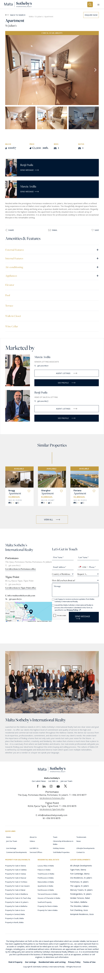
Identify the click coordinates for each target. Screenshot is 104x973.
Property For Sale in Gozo (15, 910)
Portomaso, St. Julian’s (79, 882)
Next (95, 70)
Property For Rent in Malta (48, 906)
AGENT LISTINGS (63, 373)
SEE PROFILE (63, 383)
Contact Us (80, 852)
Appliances (52, 275)
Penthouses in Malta (46, 878)
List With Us (53, 781)
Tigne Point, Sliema (78, 869)
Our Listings (30, 962)
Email (54, 230)
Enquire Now (91, 15)
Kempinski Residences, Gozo (82, 914)
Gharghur (46, 490)
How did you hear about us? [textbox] (63, 580)
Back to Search (17, 15)
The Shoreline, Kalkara (79, 906)
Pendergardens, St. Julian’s (81, 894)
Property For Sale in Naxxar (15, 878)
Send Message (27, 170)
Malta (31, 16)
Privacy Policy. (73, 610)
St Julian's (39, 16)
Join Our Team (11, 841)
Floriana (77, 490)
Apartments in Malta (45, 886)
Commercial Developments (16, 852)
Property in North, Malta (14, 922)
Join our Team (66, 781)
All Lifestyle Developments (81, 865)
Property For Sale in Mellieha (16, 906)
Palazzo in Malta (44, 870)
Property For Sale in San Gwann (17, 886)
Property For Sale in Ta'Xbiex (16, 882)
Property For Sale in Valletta (16, 870)
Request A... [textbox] (82, 574)
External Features (52, 249)
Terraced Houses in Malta (47, 894)
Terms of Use (89, 962)
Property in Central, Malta (15, 914)
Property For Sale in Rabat (15, 890)
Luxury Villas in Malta (46, 866)
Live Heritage (11, 848)
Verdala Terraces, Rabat (80, 898)
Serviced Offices (36, 852)
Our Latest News (39, 781)
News (78, 841)
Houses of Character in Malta (49, 898)
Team (55, 837)
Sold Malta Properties (61, 852)
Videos (32, 841)
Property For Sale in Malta (47, 910)
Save (97, 230)
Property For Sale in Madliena (16, 894)
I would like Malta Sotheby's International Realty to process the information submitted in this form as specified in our (74, 607)
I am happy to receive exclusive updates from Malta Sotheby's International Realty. (74, 600)
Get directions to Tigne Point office (20, 587)
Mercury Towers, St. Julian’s (81, 890)
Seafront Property (45, 902)
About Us (33, 837)
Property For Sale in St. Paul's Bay (18, 898)
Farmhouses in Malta (46, 890)
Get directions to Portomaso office (20, 568)
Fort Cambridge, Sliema (79, 874)
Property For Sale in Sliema (15, 866)
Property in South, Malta (14, 918)
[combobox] (82, 567)
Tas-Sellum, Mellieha (78, 902)
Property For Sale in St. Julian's (16, 902)
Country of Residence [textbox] (61, 574)
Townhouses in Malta (46, 874)
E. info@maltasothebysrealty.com (20, 595)
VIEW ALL (48, 519)
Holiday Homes (59, 848)
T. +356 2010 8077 (41, 365)
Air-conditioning (52, 267)
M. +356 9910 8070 (13, 599)
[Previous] (8, 479)
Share (11, 230)
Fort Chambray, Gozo (79, 910)
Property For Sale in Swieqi (15, 874)
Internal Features (52, 258)
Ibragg (11, 490)
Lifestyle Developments (85, 848)
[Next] (30, 479)
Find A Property (15, 962)
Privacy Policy (74, 962)
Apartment (14, 493)
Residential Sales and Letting (52, 962)
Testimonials (81, 837)
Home (8, 837)
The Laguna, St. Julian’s (79, 886)
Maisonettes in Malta (46, 882)
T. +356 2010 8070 (13, 584)
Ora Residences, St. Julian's (81, 878)
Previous (8, 70)
